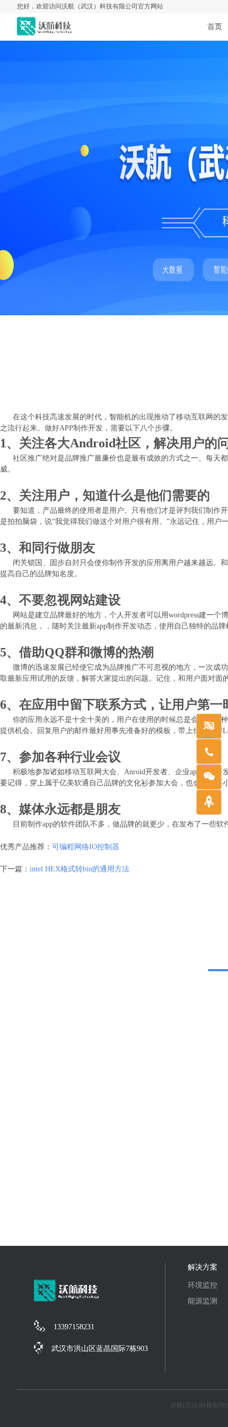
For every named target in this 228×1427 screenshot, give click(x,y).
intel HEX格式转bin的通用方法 (79, 869)
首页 (214, 27)
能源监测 (202, 1301)
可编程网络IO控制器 (85, 847)
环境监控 (202, 1285)
